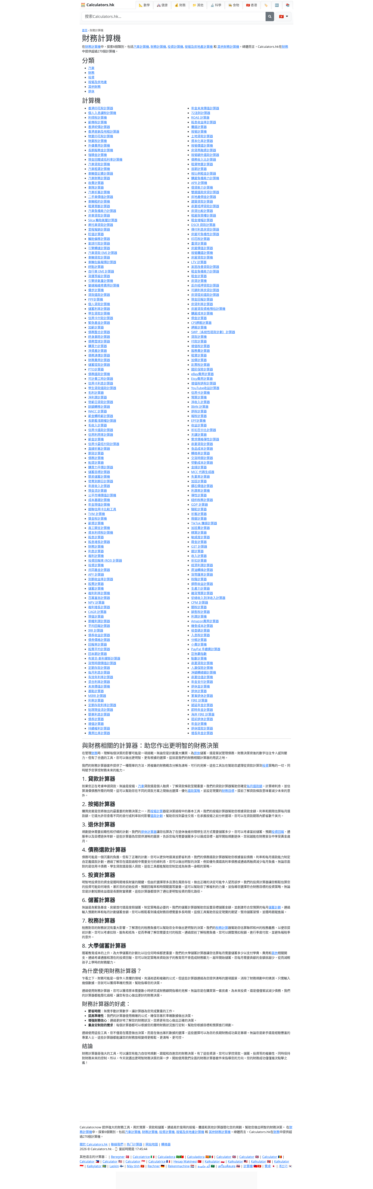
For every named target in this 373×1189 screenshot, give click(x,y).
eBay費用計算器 (202, 374)
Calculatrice (157, 1161)
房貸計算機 (199, 281)
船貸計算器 (96, 462)
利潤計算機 (199, 616)
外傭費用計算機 (99, 145)
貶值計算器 (96, 234)
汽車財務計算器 (99, 178)
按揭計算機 (199, 131)
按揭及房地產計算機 (199, 46)
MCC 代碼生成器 (202, 472)
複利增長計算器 (99, 607)
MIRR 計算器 (97, 696)
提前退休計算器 (202, 719)
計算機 (248, 1166)
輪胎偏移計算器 (99, 239)
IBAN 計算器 (199, 406)
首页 (84, 30)
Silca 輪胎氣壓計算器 (102, 220)
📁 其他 (198, 5)
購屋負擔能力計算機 (205, 178)
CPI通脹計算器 (201, 323)
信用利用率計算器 (100, 434)
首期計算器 (199, 169)
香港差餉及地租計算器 (103, 131)
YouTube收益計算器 (205, 388)
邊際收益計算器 (202, 584)
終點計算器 (96, 267)
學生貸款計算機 (99, 313)
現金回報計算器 (202, 299)
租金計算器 (199, 276)
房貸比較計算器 (202, 211)
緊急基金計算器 (99, 323)
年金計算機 (199, 724)
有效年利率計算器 (100, 677)
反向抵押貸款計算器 (205, 285)
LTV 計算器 (199, 262)
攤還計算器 (199, 127)
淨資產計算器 (97, 351)
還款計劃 (156, 816)
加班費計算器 (200, 528)
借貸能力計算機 (202, 187)
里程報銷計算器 (99, 229)
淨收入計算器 (200, 402)
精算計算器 (199, 532)
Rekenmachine (179, 1166)
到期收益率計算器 (100, 579)
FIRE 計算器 (199, 700)
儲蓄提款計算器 (99, 365)
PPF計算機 (95, 299)
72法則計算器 (200, 113)
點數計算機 (199, 658)
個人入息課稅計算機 (102, 113)
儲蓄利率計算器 (99, 309)
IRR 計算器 (95, 630)
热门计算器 (134, 1144)
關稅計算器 (199, 607)
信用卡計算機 (200, 393)
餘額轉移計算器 (99, 406)
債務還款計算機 (99, 374)
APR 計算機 (199, 183)
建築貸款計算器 (202, 201)
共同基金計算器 (99, 570)
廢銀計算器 (199, 518)
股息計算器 (96, 537)
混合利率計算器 (99, 682)
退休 (91, 91)
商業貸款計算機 (202, 663)
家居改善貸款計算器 (205, 267)
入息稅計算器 (200, 635)
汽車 (91, 68)
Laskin (114, 1166)
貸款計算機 (199, 337)
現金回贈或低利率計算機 (105, 159)
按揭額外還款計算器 (205, 155)
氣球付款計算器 (99, 243)
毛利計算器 (96, 393)
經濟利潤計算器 (202, 565)
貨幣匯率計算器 (202, 574)
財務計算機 (93, 46)
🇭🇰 (251, 5)
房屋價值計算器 (202, 248)
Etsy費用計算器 (202, 379)
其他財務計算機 (228, 46)
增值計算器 (96, 724)
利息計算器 (96, 551)
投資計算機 (175, 46)
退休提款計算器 (202, 728)
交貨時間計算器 (202, 458)
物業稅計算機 (97, 141)
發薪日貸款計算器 (100, 402)
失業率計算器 (200, 476)
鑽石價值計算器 (202, 486)
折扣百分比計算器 (203, 430)
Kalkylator (94, 1166)
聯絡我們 (117, 1144)
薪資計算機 (96, 523)
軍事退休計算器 (202, 696)
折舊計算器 (199, 514)
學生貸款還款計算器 (102, 388)
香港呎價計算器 (99, 127)
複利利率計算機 (99, 593)
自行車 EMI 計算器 (101, 271)
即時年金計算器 (202, 710)
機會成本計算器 (202, 626)
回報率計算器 (97, 644)
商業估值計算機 (202, 677)
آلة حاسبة (204, 1166)
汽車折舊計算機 (99, 192)
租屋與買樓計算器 (203, 215)
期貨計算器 (96, 453)
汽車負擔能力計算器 (102, 211)
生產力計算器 (200, 588)
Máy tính (133, 1166)
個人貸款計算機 (99, 304)
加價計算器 (199, 360)
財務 (285, 46)
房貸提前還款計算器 (205, 295)
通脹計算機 (199, 327)
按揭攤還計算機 (202, 253)
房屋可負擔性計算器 (205, 234)
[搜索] (270, 16)
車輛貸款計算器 (99, 257)
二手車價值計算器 (100, 197)
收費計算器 (96, 183)
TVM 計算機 (96, 514)
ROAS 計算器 (200, 117)
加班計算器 (199, 481)
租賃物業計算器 (202, 164)
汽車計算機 (141, 46)
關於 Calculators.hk (94, 1144)
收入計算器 (199, 556)
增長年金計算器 (202, 733)
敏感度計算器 (200, 537)
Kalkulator (212, 1161)
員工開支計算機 (99, 528)
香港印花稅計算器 (100, 108)
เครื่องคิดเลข (226, 1166)
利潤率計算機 (200, 490)
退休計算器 (199, 691)
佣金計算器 (199, 318)
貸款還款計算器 (99, 295)
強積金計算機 (97, 155)
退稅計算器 (199, 411)
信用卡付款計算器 (100, 318)
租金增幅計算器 (202, 220)
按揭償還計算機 (202, 145)
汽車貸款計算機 (99, 164)
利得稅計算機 (97, 117)
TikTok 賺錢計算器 (204, 523)
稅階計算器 (199, 579)
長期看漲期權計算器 (102, 420)
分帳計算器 (199, 640)
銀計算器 (197, 551)
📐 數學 (144, 5)
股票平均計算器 (99, 649)
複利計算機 (96, 556)
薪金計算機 (96, 439)
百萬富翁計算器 (99, 598)
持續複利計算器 (99, 728)
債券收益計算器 (99, 635)
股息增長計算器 (99, 542)
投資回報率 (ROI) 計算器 (105, 560)
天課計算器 (199, 434)
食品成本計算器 (202, 448)
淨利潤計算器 (97, 397)
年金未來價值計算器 (205, 108)
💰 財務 (180, 5)
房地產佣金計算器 (203, 197)
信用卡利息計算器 (100, 383)
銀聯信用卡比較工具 (102, 509)
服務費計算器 (200, 351)
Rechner (154, 1166)
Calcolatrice (141, 1157)
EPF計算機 (198, 420)
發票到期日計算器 (100, 481)
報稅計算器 (199, 416)
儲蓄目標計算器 (99, 472)
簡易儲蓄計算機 (99, 476)
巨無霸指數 (199, 654)
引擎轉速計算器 (99, 248)
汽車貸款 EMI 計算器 (102, 253)
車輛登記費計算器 (100, 173)
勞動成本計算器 (202, 462)
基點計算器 (96, 691)
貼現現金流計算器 (100, 710)
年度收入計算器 (99, 486)
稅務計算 (222, 928)
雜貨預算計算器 (202, 593)
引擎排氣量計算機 (100, 281)
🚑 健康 (162, 5)
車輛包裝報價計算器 (102, 262)
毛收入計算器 (97, 425)
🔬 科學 (215, 5)
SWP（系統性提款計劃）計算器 (213, 332)
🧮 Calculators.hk (97, 4)
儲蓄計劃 (274, 907)
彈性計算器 (199, 495)
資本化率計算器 (202, 141)
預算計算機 (199, 397)
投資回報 (278, 832)
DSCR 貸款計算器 (203, 225)
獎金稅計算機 (97, 518)
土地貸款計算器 (202, 136)
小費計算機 (199, 644)
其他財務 (94, 87)
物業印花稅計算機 (100, 136)
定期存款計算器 (99, 668)
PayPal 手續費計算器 (205, 649)
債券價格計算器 (99, 640)
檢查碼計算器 (200, 630)
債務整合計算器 (99, 332)
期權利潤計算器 (99, 621)
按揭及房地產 (97, 82)
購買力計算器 (97, 346)
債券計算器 (96, 719)
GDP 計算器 (199, 504)
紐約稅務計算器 (202, 500)
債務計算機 (96, 458)
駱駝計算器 (199, 509)
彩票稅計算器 (200, 365)
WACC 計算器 (97, 411)
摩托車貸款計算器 (100, 225)
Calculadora (166, 1157)
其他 (275, 953)
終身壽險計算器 (99, 337)
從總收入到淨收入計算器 (208, 598)
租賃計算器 (199, 355)
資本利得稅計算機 (100, 532)
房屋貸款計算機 (202, 257)
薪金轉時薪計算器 (100, 416)
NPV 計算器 (96, 602)
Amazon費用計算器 (205, 621)
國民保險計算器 (202, 369)
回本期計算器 (97, 654)
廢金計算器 (199, 542)
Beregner (118, 1157)
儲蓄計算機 (96, 588)
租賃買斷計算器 (99, 206)
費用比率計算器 (99, 733)
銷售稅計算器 (200, 612)
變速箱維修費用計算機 (103, 285)
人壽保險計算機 (202, 668)
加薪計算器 (96, 327)
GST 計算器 (199, 546)
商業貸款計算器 (202, 444)
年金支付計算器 (202, 682)
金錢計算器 (199, 467)
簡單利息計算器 (99, 714)
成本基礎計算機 (99, 500)
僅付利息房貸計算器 (205, 229)
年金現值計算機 (99, 504)
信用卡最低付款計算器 (103, 444)
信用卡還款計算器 (100, 430)
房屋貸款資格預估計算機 (208, 309)
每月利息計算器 (99, 672)
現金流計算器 (97, 490)
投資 (91, 77)
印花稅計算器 (200, 239)
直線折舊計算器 (99, 448)
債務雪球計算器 (99, 341)
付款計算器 (199, 341)
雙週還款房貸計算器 (205, 192)
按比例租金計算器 (203, 173)
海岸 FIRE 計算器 (202, 714)
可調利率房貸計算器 (205, 290)
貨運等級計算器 (99, 276)
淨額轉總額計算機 (203, 672)
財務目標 (228, 791)
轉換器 (166, 1144)
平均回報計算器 (99, 626)
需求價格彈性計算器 (205, 439)
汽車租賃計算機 (99, 169)
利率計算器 (96, 700)
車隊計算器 (96, 187)
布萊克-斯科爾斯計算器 (104, 658)
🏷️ (266, 5)
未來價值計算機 (99, 686)
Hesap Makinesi (185, 1161)
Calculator (223, 1157)
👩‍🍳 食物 (233, 5)
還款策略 (194, 791)
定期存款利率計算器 (102, 705)
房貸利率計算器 (202, 304)
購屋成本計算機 (202, 313)
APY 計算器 (96, 574)
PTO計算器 (96, 369)
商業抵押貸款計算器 (205, 206)
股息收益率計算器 (203, 122)
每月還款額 (254, 786)
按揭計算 (156, 811)
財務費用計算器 (99, 360)
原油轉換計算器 (202, 570)
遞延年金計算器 (202, 705)
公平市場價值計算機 (102, 495)
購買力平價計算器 (100, 467)
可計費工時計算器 (100, 379)
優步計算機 (96, 290)
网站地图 (152, 1144)
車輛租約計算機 (99, 201)
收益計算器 (199, 425)
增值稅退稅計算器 (203, 383)
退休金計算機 (200, 686)
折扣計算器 (199, 560)
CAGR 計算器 (97, 612)
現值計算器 (96, 616)
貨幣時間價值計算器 (102, 663)
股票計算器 (96, 584)
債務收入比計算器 (203, 159)
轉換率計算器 (200, 453)
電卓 (268, 1166)
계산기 (283, 1166)
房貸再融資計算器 (203, 150)
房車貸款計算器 (99, 215)
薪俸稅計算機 (97, 122)
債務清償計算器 (99, 355)
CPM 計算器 (199, 602)
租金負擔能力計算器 (205, 271)
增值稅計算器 (200, 346)
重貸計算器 (199, 243)
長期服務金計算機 (100, 150)
